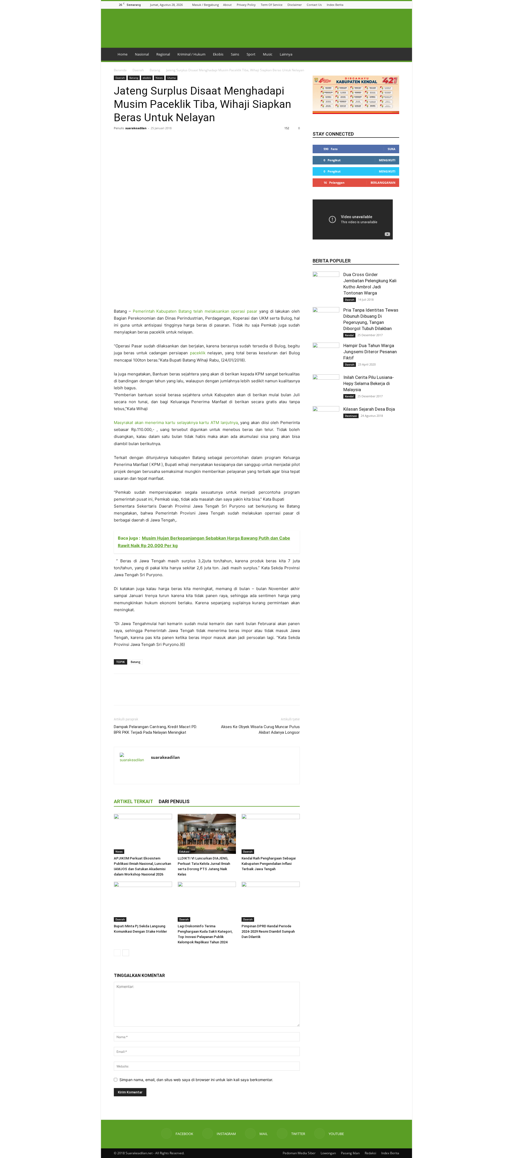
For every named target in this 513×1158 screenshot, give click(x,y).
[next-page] (125, 952)
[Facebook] (369, 4)
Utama (171, 78)
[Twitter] (389, 4)
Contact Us (314, 5)
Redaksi (370, 1153)
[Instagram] (376, 4)
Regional (163, 54)
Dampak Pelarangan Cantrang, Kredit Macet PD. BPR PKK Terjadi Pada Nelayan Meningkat (155, 729)
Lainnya (286, 54)
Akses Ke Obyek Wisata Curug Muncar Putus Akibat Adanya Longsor (260, 729)
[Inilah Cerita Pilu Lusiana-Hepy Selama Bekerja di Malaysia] (326, 387)
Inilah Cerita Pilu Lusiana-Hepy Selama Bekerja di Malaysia (368, 383)
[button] (363, 5)
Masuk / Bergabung (205, 5)
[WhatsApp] (156, 140)
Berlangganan (383, 182)
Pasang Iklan (350, 1153)
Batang (155, 70)
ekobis (147, 78)
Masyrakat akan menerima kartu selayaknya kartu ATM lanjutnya (176, 422)
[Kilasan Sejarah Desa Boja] (326, 419)
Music (267, 54)
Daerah (138, 70)
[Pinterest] (143, 140)
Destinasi (351, 416)
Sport (251, 54)
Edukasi (184, 851)
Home (122, 54)
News (159, 78)
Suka (391, 149)
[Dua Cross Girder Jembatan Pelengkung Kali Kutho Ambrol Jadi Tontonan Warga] (326, 285)
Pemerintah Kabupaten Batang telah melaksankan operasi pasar (195, 311)
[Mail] (383, 4)
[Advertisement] (206, 294)
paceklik (197, 352)
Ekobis (218, 54)
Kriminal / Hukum (191, 54)
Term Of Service (271, 5)
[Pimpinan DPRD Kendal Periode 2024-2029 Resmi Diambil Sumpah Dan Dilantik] (271, 902)
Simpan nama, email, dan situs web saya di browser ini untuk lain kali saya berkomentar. (196, 1079)
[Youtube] (396, 4)
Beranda (120, 70)
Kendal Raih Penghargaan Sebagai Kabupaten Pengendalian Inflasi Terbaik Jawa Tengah (269, 863)
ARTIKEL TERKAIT (133, 801)
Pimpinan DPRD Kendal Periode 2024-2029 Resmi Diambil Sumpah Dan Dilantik (268, 931)
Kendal (349, 335)
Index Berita (335, 5)
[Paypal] (174, 768)
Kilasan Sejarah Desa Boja (369, 409)
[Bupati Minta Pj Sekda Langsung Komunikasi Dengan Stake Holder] (143, 902)
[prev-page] (117, 952)
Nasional (142, 54)
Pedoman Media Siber (299, 1153)
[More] (168, 140)
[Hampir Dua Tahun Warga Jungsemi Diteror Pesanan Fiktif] (326, 356)
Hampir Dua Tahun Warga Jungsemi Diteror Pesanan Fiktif (370, 351)
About (227, 5)
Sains (235, 54)
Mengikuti (387, 160)
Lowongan (328, 1153)
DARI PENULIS (174, 801)
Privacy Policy (246, 5)
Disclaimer (294, 5)
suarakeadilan (135, 128)
